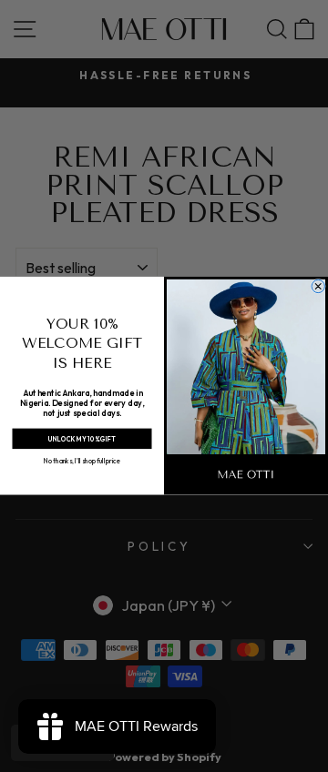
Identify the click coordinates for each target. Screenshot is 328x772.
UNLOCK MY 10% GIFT (82, 439)
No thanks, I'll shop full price (82, 462)
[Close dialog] (318, 286)
